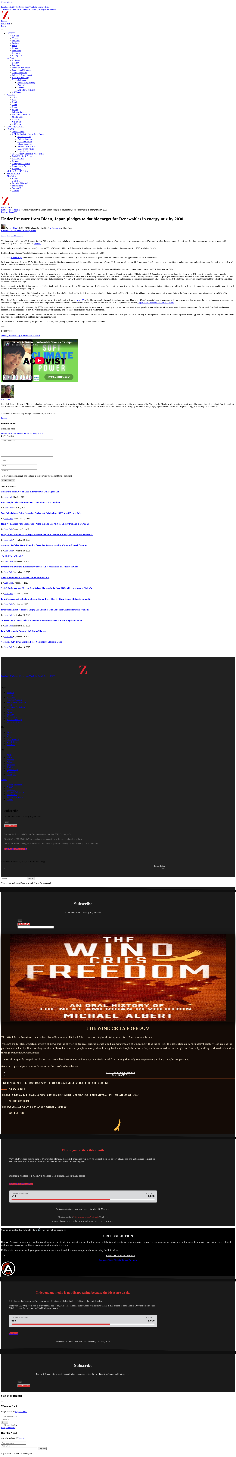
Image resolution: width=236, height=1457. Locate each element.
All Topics (16, 92)
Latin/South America (21, 114)
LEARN (10, 129)
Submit (31, 878)
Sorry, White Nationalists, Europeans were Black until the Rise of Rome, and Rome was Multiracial (47, 534)
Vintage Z (16, 168)
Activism (16, 60)
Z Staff (15, 178)
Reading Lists (18, 159)
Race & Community (20, 77)
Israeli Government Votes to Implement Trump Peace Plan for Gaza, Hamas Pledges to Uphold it (45, 599)
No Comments (55, 228)
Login (21, 1438)
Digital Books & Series (22, 156)
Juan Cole (13, 228)
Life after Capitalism (26, 90)
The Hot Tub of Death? (12, 556)
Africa (14, 97)
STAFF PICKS (13, 173)
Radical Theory (24, 136)
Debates (15, 48)
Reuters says (16, 257)
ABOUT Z (11, 176)
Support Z (16, 188)
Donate (4, 21)
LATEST (11, 33)
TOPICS (10, 58)
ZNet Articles (14, 210)
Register (42, 1449)
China (14, 107)
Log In (4, 1422)
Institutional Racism (26, 146)
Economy (16, 65)
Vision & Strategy (19, 80)
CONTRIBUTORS (15, 127)
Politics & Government (22, 75)
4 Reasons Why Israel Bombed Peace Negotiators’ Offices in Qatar (31, 642)
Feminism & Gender (21, 68)
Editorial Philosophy (21, 183)
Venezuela (16, 122)
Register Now (21, 1411)
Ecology (15, 63)
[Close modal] (2, 1401)
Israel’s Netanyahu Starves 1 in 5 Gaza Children (23, 631)
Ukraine (15, 119)
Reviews (16, 53)
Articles (15, 36)
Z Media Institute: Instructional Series (28, 134)
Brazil (14, 102)
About (4, 779)
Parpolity (21, 85)
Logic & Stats (23, 151)
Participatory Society (26, 82)
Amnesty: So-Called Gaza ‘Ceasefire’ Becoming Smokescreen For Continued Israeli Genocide (44, 545)
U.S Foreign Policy (25, 149)
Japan (11, 212)
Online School (18, 131)
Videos (15, 38)
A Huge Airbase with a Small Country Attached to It (25, 577)
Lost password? (8, 1427)
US (15, 212)
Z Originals (17, 55)
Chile (14, 104)
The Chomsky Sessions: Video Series (28, 154)
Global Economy (24, 144)
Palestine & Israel (19, 112)
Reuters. (37, 243)
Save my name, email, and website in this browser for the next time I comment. (38, 476)
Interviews (16, 50)
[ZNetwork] (5, 18)
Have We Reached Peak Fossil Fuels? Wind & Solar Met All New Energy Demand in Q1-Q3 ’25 (45, 524)
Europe (15, 109)
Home (3, 210)
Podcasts (16, 40)
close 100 (80, 300)
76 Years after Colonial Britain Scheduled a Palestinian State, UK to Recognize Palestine (41, 620)
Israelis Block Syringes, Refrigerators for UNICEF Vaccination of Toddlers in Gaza (39, 567)
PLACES (11, 95)
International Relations (21, 70)
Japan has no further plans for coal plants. (156, 302)
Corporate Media (19, 72)
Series (14, 45)
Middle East (17, 117)
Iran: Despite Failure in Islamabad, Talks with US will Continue (30, 502)
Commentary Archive (21, 166)
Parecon (20, 87)
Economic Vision (24, 141)
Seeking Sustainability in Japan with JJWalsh (20, 335)
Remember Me (10, 1425)
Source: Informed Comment (12, 236)
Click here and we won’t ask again (86, 1217)
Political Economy (25, 139)
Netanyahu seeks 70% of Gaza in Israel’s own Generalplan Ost (30, 492)
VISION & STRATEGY (17, 171)
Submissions (17, 186)
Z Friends (16, 181)
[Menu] (2, 29)
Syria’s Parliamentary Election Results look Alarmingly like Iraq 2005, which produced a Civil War (47, 588)
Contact (15, 190)
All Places (16, 124)
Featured (16, 43)
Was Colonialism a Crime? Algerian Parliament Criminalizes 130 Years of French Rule (41, 513)
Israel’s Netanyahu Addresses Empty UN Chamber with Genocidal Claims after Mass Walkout (44, 610)
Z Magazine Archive (21, 163)
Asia (14, 99)
